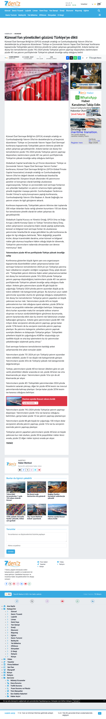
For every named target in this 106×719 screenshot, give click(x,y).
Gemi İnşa (43, 11)
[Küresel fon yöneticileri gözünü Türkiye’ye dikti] (37, 82)
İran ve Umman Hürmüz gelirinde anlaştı (37, 713)
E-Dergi (61, 15)
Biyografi (11, 670)
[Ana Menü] (99, 15)
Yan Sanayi (53, 11)
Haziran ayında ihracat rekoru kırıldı (56, 518)
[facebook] (17, 601)
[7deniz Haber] (12, 4)
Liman (35, 11)
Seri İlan (10, 667)
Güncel (7, 11)
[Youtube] (39, 470)
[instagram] (47, 601)
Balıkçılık (22, 15)
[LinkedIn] (21, 583)
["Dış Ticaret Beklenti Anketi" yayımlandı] (36, 509)
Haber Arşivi (15, 696)
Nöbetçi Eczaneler (18, 680)
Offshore (42, 15)
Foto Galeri (44, 562)
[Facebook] (23, 470)
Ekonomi (69, 11)
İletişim (61, 564)
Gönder (11, 552)
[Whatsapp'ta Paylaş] (75, 58)
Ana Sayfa (11, 606)
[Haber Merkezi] (11, 464)
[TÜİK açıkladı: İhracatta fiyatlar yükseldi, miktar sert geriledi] (15, 509)
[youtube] (62, 601)
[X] (10, 583)
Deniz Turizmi (11, 15)
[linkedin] (93, 601)
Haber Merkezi (25, 463)
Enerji (62, 11)
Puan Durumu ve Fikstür (20, 688)
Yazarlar (42, 564)
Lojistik (28, 11)
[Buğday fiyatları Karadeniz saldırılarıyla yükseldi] (57, 487)
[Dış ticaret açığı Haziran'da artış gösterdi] (36, 487)
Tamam (76, 701)
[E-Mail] (20, 470)
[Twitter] (27, 470)
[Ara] (99, 11)
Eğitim (86, 11)
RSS (9, 594)
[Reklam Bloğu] (85, 76)
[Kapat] (104, 701)
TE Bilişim (97, 594)
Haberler (8, 34)
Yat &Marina (32, 15)
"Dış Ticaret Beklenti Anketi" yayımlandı (34, 518)
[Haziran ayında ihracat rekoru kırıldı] (57, 509)
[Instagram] (31, 470)
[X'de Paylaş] (71, 58)
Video (62, 562)
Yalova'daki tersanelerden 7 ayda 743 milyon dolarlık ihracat (14, 497)
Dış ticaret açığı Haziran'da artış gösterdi (36, 495)
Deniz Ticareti (17, 11)
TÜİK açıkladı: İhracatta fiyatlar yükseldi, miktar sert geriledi (15, 519)
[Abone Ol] (95, 58)
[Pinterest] (14, 583)
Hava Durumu (16, 683)
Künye (42, 566)
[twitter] (32, 601)
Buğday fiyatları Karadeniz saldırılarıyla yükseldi (56, 496)
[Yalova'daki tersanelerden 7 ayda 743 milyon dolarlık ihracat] (15, 487)
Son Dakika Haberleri (19, 694)
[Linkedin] (35, 470)
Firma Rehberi (13, 664)
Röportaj (78, 11)
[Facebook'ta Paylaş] (67, 58)
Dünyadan (52, 15)
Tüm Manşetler (17, 691)
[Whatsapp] (29, 583)
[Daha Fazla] (79, 58)
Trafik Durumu (16, 686)
